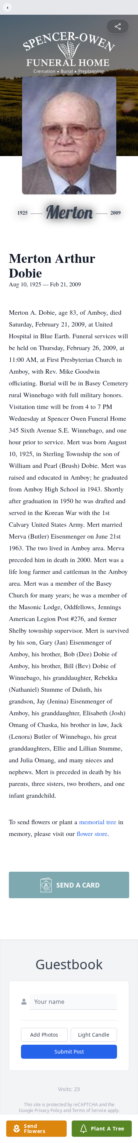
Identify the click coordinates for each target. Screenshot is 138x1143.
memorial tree (97, 821)
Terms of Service (89, 1110)
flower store (92, 833)
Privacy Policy (48, 1110)
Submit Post (69, 1051)
